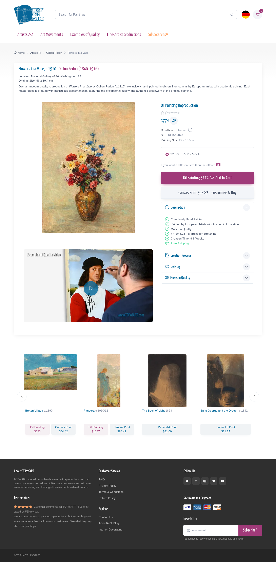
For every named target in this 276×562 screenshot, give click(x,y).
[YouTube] (222, 481)
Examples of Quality (85, 34)
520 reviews (32, 511)
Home (21, 52)
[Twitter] (187, 481)
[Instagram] (205, 481)
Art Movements (51, 34)
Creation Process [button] (181, 255)
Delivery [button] (175, 267)
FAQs (102, 479)
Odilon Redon (54, 52)
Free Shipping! (180, 243)
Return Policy (107, 498)
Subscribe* (250, 530)
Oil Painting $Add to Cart (207, 177)
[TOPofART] (29, 14)
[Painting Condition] (189, 130)
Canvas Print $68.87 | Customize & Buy (207, 192)
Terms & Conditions (111, 491)
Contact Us (106, 517)
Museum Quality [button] (180, 278)
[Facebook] (196, 481)
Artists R (35, 52)
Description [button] (178, 207)
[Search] (232, 14)
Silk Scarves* (158, 34)
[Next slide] (254, 396)
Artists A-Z (25, 34)
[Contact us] (219, 165)
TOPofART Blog (109, 523)
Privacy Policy (107, 485)
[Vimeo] (213, 481)
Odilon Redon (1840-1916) (79, 69)
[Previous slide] (21, 396)
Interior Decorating (110, 529)
